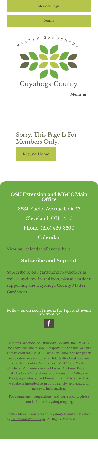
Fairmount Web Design (28, 419)
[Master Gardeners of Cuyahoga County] (49, 35)
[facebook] (49, 323)
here (66, 249)
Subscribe (16, 272)
